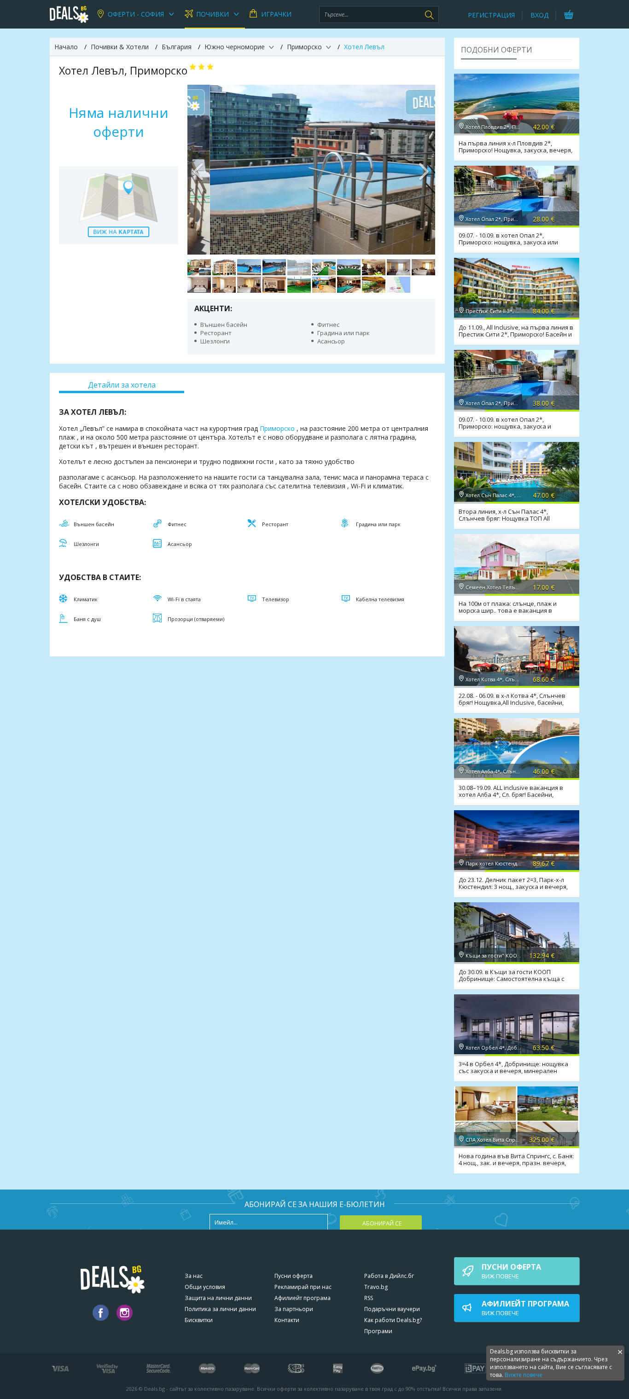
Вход (539, 15)
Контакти (286, 1320)
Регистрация (491, 15)
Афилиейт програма (302, 1298)
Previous (199, 169)
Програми (378, 1331)
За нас (194, 1276)
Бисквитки (199, 1320)
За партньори (293, 1309)
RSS (368, 1298)
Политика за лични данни (220, 1309)
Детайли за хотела (122, 385)
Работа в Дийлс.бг (389, 1276)
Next (423, 169)
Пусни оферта (293, 1276)
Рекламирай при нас (303, 1287)
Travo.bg (376, 1287)
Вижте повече (523, 1375)
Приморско (277, 428)
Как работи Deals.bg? (393, 1320)
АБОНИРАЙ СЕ (382, 1223)
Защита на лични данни (218, 1298)
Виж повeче (511, 1271)
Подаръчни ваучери (392, 1309)
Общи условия (205, 1287)
